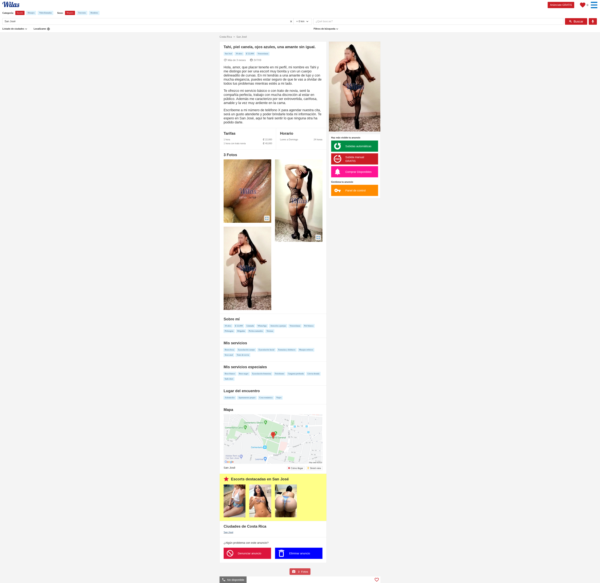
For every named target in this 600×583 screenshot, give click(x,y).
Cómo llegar (295, 468)
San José (228, 532)
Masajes (31, 13)
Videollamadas (45, 13)
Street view (314, 467)
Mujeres (70, 13)
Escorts (20, 13)
